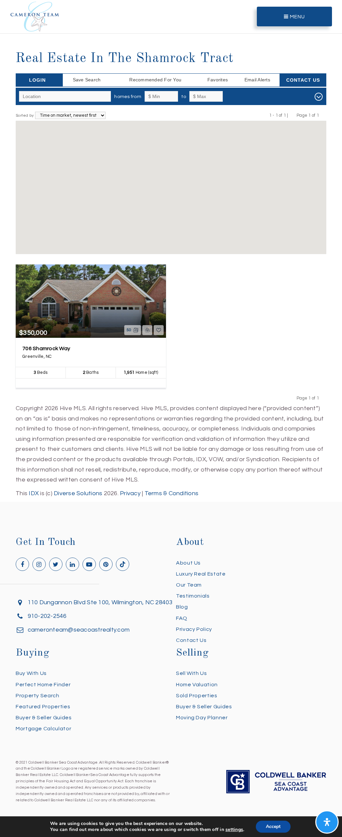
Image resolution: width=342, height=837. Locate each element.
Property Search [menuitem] (37, 695)
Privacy (130, 493)
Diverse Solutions (78, 493)
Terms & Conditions (172, 493)
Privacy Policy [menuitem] (194, 629)
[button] (171, 183)
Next (323, 115)
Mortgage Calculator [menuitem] (43, 728)
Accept (273, 826)
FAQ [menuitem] (181, 618)
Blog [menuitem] (182, 607)
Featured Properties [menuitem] (43, 706)
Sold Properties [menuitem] (196, 695)
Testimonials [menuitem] (193, 596)
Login (37, 80)
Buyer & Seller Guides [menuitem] (43, 717)
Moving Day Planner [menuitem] (202, 717)
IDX (34, 493)
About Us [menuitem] (188, 563)
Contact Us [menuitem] (191, 640)
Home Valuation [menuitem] (197, 684)
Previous (292, 115)
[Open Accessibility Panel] (327, 822)
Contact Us (303, 80)
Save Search (87, 79)
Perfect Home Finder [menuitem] (43, 684)
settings (234, 830)
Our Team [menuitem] (189, 585)
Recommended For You (155, 79)
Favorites (217, 79)
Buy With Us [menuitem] (31, 673)
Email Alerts (257, 79)
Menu (297, 16)
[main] (171, 249)
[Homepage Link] (34, 16)
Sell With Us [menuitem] (191, 673)
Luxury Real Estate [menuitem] (201, 574)
